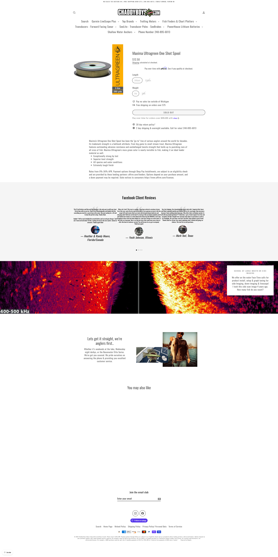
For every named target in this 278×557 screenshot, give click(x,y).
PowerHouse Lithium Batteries (184, 26)
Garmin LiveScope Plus (104, 21)
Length (135, 74)
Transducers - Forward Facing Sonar (94, 26)
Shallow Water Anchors (120, 32)
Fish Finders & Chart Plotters (178, 21)
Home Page (108, 526)
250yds (148, 80)
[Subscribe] (159, 498)
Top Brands (128, 21)
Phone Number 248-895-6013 (154, 32)
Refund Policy (120, 526)
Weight (135, 87)
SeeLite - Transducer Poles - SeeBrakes (141, 26)
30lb (143, 93)
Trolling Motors (148, 21)
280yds (137, 80)
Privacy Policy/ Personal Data (154, 526)
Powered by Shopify (186, 540)
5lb (135, 93)
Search (85, 21)
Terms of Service (175, 526)
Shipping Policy (134, 526)
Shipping (135, 62)
